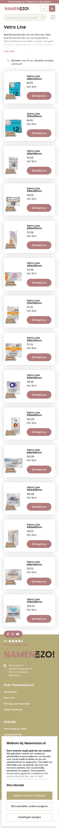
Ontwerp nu (39, 95)
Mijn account (44, 8)
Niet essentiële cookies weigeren (29, 806)
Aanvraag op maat (15, 728)
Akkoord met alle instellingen (29, 795)
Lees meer (9, 51)
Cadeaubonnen (13, 734)
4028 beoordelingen (16, 644)
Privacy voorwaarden (17, 703)
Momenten (10, 691)
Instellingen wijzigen (29, 817)
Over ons (9, 697)
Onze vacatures (13, 709)
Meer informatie (15, 785)
